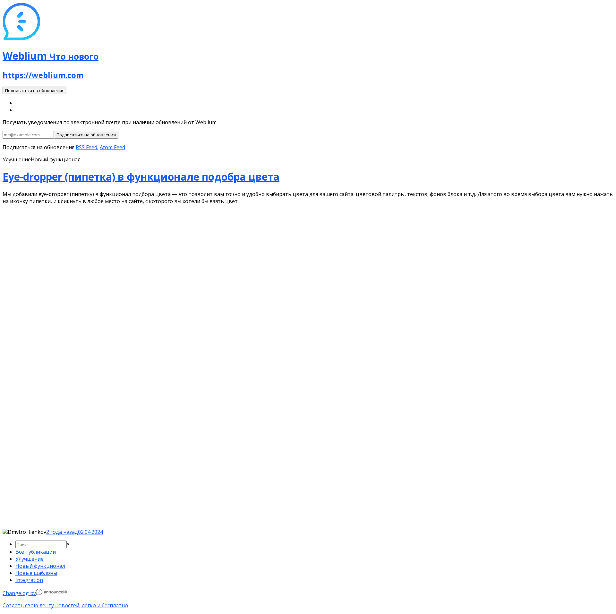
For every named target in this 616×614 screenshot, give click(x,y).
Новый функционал (40, 565)
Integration (29, 580)
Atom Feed (112, 147)
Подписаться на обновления (34, 90)
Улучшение (29, 558)
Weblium (50, 56)
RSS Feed (86, 147)
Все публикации (35, 551)
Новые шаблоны (36, 572)
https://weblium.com (43, 75)
